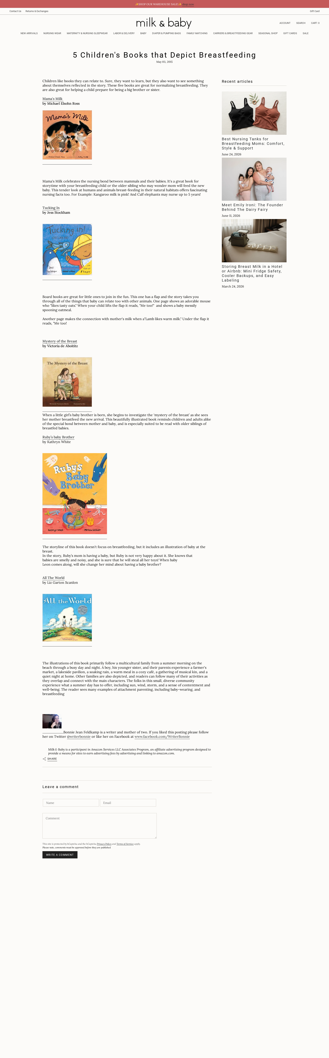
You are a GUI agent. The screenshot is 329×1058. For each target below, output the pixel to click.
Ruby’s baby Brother (58, 437)
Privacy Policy (104, 843)
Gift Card (314, 11)
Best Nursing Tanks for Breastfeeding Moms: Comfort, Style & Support (253, 143)
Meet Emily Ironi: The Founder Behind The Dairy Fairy (252, 207)
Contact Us (15, 11)
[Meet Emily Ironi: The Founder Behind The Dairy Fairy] (254, 179)
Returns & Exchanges (37, 11)
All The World (53, 578)
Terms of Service (125, 843)
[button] (52, 33)
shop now (188, 4)
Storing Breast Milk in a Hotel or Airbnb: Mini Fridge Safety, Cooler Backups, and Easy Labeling (252, 273)
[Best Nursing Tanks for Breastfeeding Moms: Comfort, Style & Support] (254, 113)
